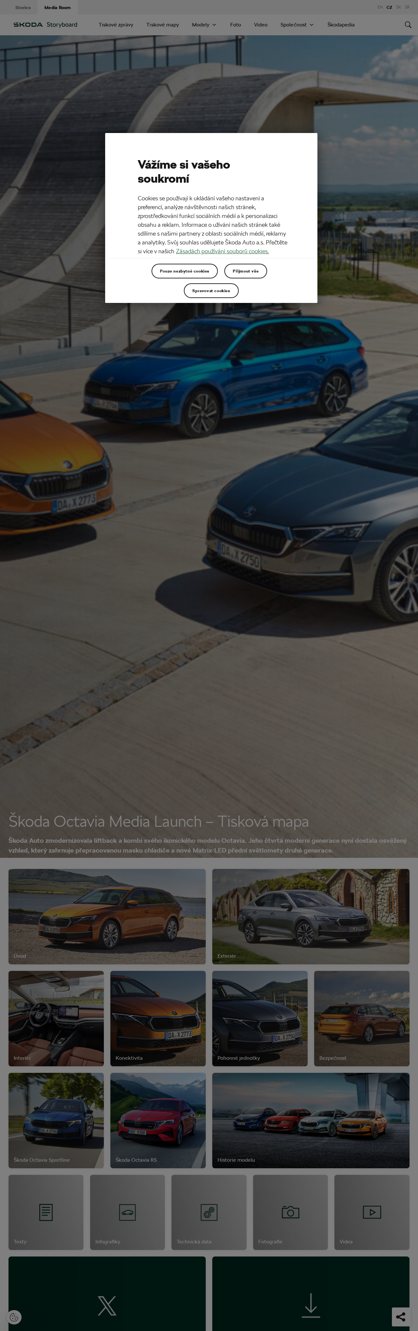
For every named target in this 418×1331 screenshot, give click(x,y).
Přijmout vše (246, 271)
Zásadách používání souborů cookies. (222, 251)
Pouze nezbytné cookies (184, 271)
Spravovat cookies (211, 290)
